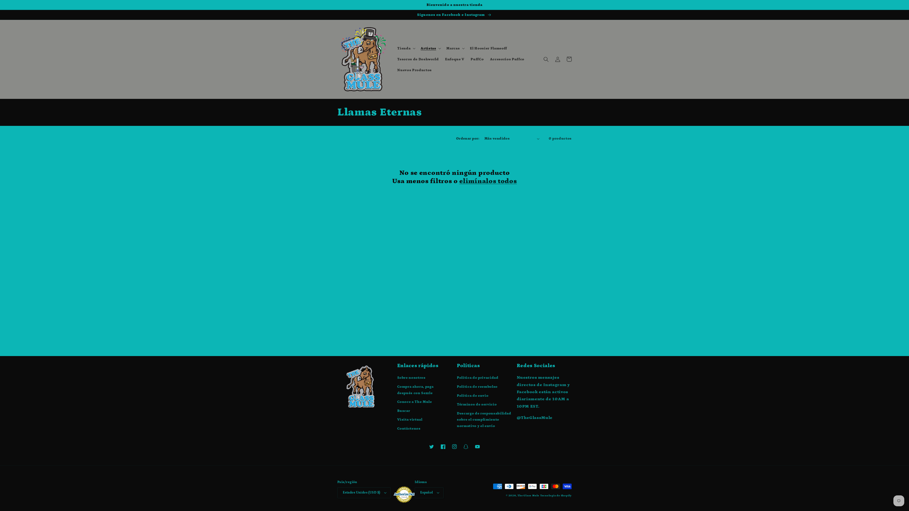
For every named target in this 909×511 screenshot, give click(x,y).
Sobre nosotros (411, 378)
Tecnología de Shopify (556, 495)
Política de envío (472, 396)
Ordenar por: (467, 139)
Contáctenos (409, 429)
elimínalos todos (488, 181)
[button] (406, 48)
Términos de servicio (477, 404)
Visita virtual (410, 420)
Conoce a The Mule (414, 402)
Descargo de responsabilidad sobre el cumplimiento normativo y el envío (484, 419)
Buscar (403, 411)
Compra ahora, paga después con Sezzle (415, 390)
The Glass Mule (528, 495)
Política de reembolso (477, 387)
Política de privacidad (478, 378)
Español (426, 492)
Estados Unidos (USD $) (361, 492)
